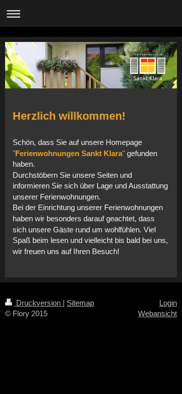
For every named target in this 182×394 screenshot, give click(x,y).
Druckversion (38, 303)
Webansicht (157, 313)
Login (168, 303)
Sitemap (80, 303)
